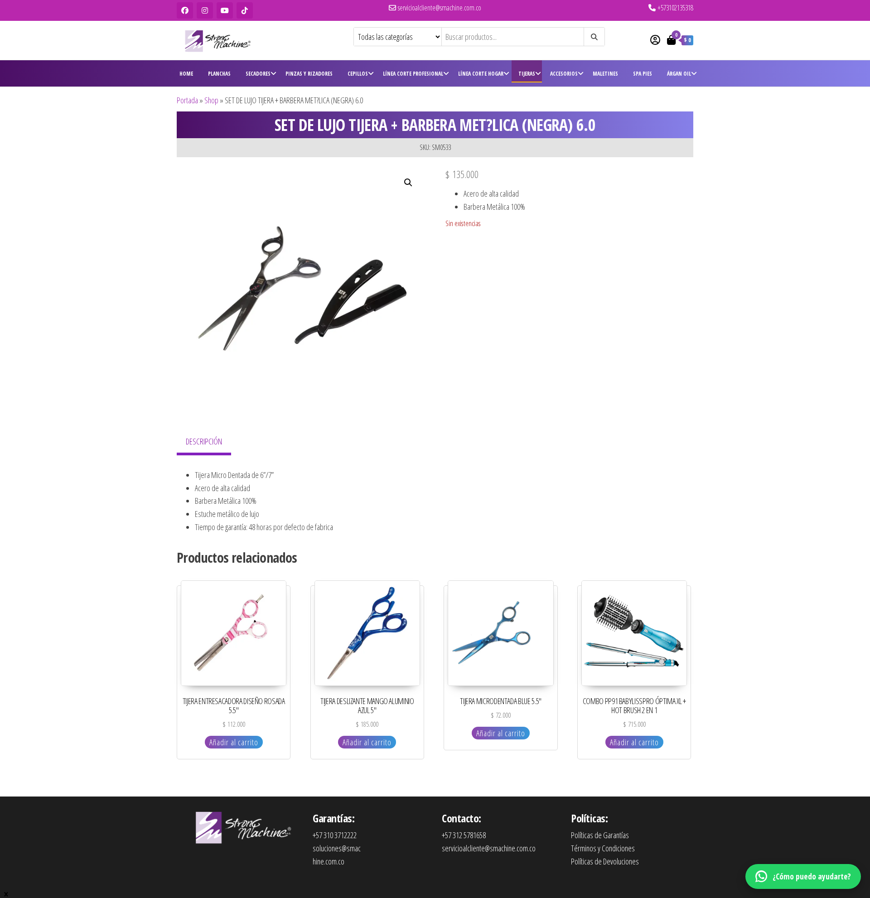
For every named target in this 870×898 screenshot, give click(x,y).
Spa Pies (642, 73)
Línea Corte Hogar (480, 73)
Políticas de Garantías (600, 835)
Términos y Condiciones (603, 848)
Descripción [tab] (204, 441)
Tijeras (526, 73)
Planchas (219, 73)
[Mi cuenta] (655, 39)
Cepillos (358, 73)
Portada (187, 100)
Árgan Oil (679, 73)
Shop (211, 100)
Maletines (605, 73)
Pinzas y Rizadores (309, 73)
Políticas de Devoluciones (605, 861)
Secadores (258, 73)
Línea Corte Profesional (413, 73)
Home (186, 73)
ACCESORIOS (564, 73)
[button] (408, 182)
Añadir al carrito (233, 742)
